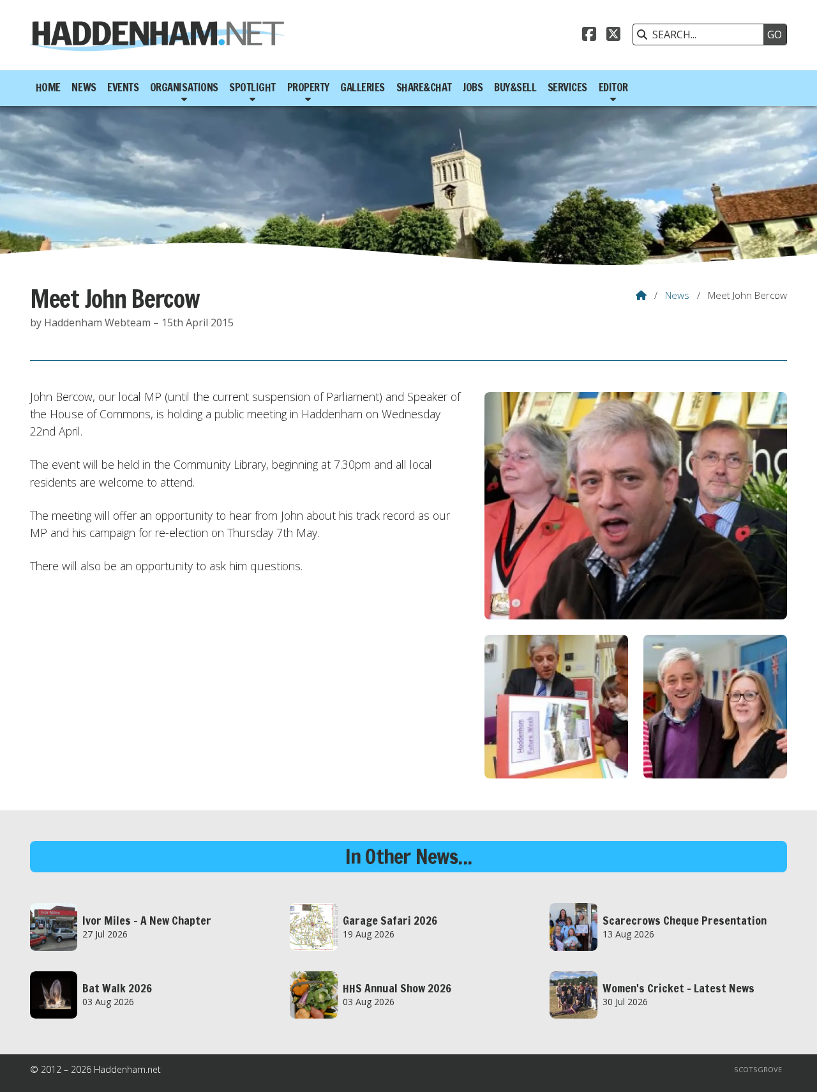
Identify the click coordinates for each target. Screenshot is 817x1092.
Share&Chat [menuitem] (424, 87)
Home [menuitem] (48, 87)
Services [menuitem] (567, 87)
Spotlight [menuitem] (252, 87)
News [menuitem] (83, 87)
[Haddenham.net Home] (157, 35)
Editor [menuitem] (613, 87)
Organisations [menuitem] (184, 87)
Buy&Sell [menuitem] (515, 87)
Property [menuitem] (308, 87)
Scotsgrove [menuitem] (758, 1069)
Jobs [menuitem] (473, 87)
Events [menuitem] (123, 87)
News (677, 295)
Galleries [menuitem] (362, 87)
